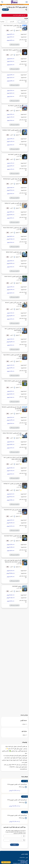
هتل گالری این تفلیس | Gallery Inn (13, 203)
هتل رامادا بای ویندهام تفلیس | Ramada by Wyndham (11, 408)
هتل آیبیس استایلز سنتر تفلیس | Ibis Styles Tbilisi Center (12, 458)
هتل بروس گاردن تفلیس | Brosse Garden (13, 303)
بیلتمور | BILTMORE (16, 586)
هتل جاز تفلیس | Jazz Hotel (14, 154)
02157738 (22, 858)
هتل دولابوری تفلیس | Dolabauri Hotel (11, 130)
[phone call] (2, 2)
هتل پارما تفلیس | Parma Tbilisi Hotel (12, 228)
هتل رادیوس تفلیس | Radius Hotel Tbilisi (12, 382)
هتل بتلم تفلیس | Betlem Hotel (13, 252)
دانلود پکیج (5, 9)
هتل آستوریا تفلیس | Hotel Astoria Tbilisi (12, 277)
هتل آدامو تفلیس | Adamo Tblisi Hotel (12, 433)
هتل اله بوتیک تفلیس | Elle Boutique (12, 179)
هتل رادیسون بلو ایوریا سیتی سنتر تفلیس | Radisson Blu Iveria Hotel (13, 561)
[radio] (27, 20)
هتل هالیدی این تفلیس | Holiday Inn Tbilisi (12, 484)
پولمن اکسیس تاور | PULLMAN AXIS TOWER (12, 510)
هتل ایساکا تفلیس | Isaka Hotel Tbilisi (12, 50)
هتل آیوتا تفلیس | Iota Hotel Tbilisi (12, 536)
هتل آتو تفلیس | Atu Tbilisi (14, 106)
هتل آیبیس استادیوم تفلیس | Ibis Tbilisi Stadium (13, 329)
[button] (24, 862)
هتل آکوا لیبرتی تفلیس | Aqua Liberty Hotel (12, 355)
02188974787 (21, 860)
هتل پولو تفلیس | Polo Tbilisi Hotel (12, 26)
